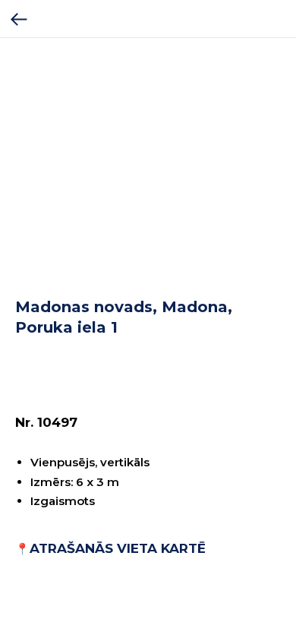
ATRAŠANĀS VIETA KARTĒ (118, 548)
